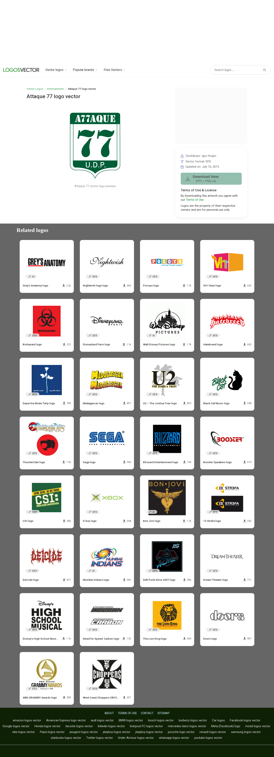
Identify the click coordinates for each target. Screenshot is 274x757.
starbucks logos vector (66, 738)
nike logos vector (23, 732)
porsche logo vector (181, 732)
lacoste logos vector (79, 726)
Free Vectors (113, 70)
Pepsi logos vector (52, 732)
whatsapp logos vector (174, 738)
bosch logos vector (161, 720)
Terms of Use (195, 200)
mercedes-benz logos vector (187, 726)
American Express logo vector (66, 720)
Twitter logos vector (99, 738)
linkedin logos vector (111, 726)
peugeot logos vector (84, 732)
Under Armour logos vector (136, 738)
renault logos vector (213, 732)
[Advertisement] (137, 32)
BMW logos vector (131, 720)
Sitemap (163, 713)
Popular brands (83, 70)
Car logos (218, 720)
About (109, 713)
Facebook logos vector (245, 720)
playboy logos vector (116, 732)
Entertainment (55, 88)
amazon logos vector (27, 720)
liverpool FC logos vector (146, 726)
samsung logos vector (246, 732)
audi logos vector (102, 720)
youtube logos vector (208, 738)
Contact (147, 713)
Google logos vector (16, 726)
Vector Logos (35, 88)
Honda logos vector (48, 726)
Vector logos (54, 70)
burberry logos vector (193, 720)
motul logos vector (257, 726)
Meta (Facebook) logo (225, 726)
